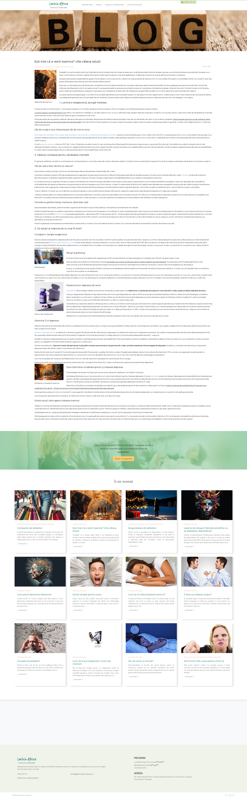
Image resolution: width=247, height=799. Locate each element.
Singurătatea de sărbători (142, 528)
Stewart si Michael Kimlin (45, 332)
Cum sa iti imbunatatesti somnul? (146, 594)
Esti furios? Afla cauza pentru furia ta (204, 661)
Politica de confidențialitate (27, 778)
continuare (22, 544)
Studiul (185, 175)
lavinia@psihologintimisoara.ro (81, 774)
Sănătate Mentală (67, 67)
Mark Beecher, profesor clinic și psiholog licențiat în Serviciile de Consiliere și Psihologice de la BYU (75, 135)
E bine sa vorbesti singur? (198, 594)
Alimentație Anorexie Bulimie (28, 524)
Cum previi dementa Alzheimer (34, 594)
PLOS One (60, 214)
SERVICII (99, 5)
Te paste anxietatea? (28, 661)
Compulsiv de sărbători (29, 528)
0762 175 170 (190, 2)
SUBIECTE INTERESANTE (114, 5)
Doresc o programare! (123, 459)
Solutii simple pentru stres (87, 594)
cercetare (154, 376)
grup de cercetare (47, 144)
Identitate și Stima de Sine (138, 524)
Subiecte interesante (53, 67)
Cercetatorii (71, 291)
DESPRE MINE (87, 5)
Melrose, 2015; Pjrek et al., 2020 (62, 242)
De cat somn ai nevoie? (141, 661)
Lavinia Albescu (58, 3)
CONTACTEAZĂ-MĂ (134, 5)
